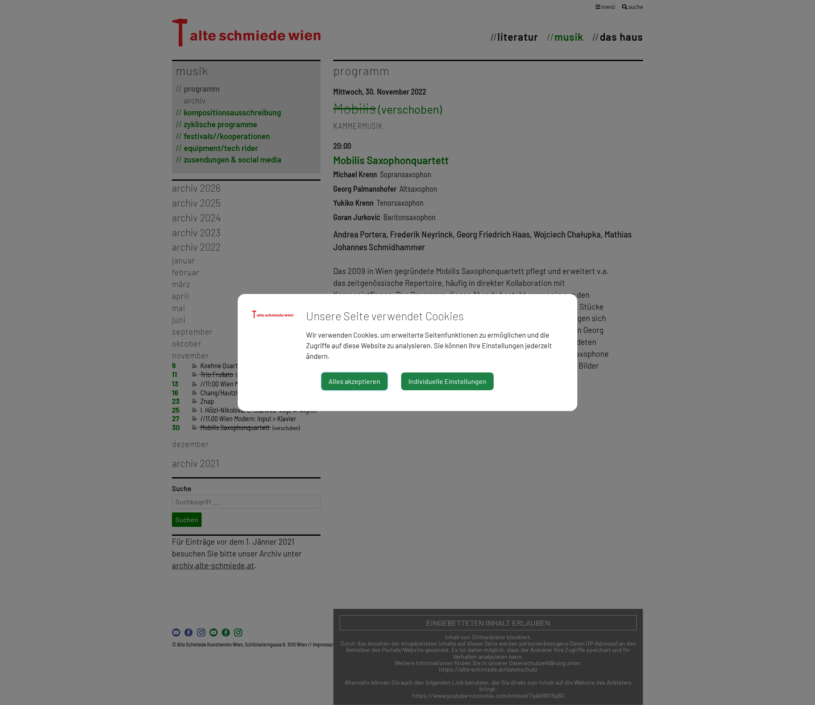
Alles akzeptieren (354, 381)
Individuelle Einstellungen (447, 381)
